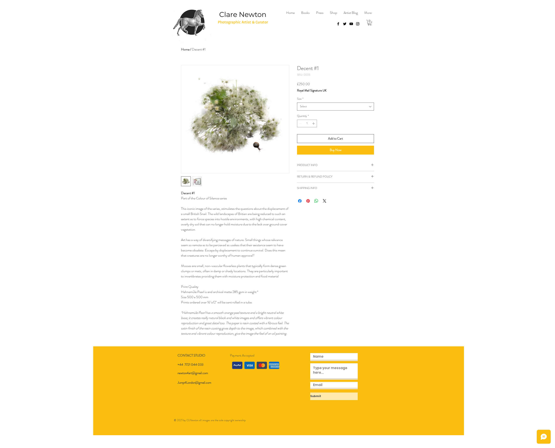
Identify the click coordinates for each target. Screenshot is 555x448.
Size (300, 99)
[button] (369, 22)
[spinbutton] (307, 123)
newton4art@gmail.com (193, 373)
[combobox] (335, 106)
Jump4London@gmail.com (194, 382)
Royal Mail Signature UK (311, 90)
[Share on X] (324, 201)
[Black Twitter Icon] (345, 24)
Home (185, 49)
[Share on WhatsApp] (316, 201)
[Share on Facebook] (299, 201)
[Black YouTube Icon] (351, 24)
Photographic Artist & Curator (243, 22)
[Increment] (314, 123)
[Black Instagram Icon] (358, 24)
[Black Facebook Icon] (338, 24)
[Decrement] (300, 123)
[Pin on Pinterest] (308, 201)
